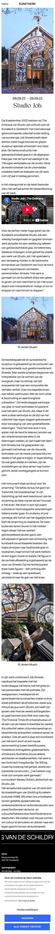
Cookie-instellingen (27, 909)
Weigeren (27, 918)
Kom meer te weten (26, 901)
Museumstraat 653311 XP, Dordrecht (10, 858)
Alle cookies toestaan (27, 927)
